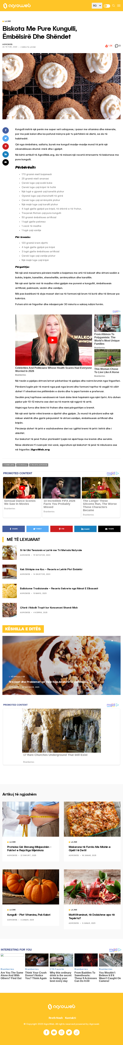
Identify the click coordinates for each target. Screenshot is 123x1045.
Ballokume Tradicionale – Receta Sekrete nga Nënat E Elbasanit (59, 588)
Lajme (8, 21)
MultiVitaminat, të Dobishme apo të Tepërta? (92, 916)
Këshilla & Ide (68, 677)
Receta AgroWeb (39, 465)
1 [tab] (112, 640)
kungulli (23, 465)
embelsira (9, 465)
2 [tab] (114, 640)
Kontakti (70, 1017)
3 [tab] (115, 640)
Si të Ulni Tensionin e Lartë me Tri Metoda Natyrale (51, 550)
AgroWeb (7, 44)
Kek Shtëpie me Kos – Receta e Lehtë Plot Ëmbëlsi (51, 569)
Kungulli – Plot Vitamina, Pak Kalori (28, 914)
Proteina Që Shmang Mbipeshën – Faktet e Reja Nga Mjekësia (29, 849)
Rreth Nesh (56, 1017)
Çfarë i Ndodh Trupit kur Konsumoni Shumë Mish (49, 608)
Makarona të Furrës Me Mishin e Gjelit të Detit (90, 849)
